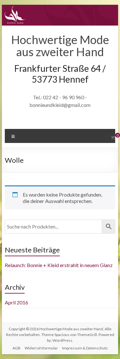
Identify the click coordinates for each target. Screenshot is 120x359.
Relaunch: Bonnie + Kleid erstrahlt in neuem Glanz (59, 265)
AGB (16, 348)
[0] (112, 137)
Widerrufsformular (41, 348)
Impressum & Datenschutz (85, 348)
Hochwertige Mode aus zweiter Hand (60, 46)
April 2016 (16, 302)
